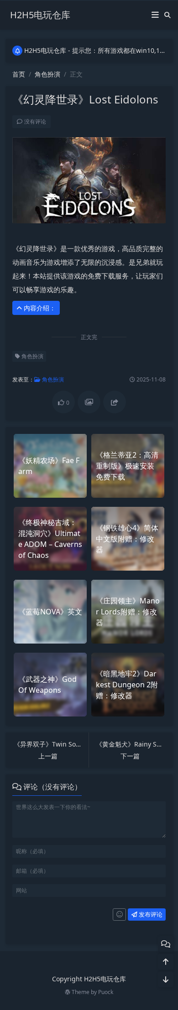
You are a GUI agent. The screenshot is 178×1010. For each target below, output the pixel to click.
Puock (105, 992)
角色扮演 (47, 74)
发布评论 (149, 914)
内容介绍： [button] (39, 308)
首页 (18, 74)
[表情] (119, 914)
